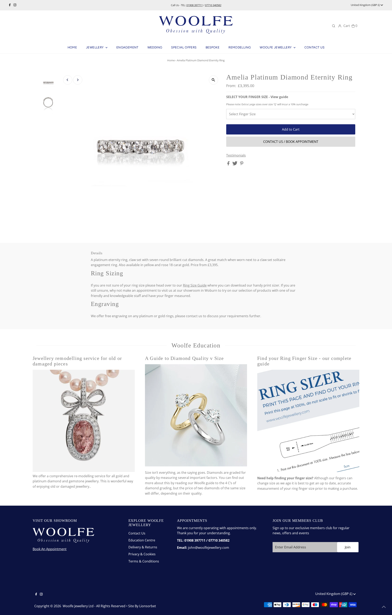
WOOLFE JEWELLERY (276, 47)
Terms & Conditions (143, 561)
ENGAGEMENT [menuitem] (127, 47)
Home (171, 60)
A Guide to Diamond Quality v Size (184, 358)
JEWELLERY (95, 47)
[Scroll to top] (384, 607)
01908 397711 (194, 5)
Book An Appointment (50, 549)
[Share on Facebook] (228, 164)
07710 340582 (213, 5)
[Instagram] (14, 5)
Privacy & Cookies (142, 554)
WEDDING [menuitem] (154, 47)
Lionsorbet (147, 606)
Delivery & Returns (142, 547)
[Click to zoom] (213, 80)
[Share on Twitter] (235, 164)
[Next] (77, 79)
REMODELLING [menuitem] (239, 47)
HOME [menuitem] (72, 47)
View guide (279, 97)
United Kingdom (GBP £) (366, 5)
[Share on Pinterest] (241, 164)
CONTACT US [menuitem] (314, 47)
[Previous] (67, 79)
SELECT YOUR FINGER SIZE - (257, 97)
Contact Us (136, 533)
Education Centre (141, 540)
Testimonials (236, 155)
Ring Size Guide (195, 285)
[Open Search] (333, 26)
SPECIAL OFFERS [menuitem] (183, 47)
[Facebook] (10, 5)
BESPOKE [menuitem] (213, 47)
